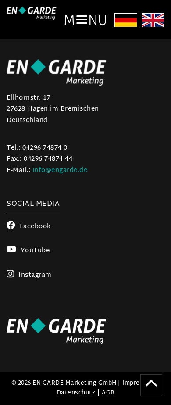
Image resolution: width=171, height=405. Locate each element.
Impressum (139, 383)
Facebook (35, 227)
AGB (108, 392)
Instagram (35, 275)
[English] (153, 21)
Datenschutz (76, 392)
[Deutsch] (125, 21)
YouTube (35, 251)
